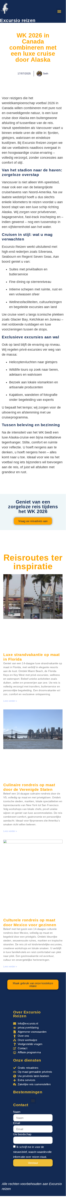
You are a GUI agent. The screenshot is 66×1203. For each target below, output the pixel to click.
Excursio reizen (17, 20)
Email (16, 1123)
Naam (16, 1111)
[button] (59, 11)
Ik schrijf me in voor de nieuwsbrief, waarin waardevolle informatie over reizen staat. (32, 1151)
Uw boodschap (22, 1134)
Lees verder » (10, 701)
